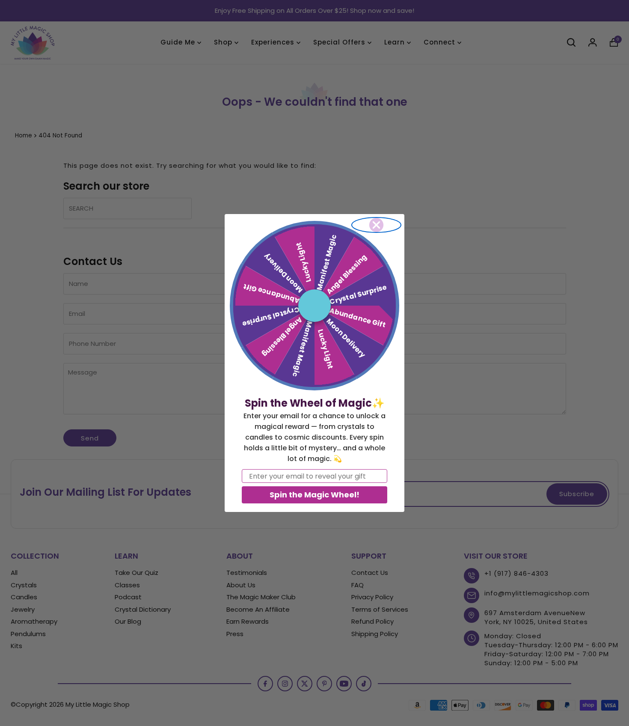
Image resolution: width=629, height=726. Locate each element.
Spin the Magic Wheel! (314, 494)
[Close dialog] (376, 224)
